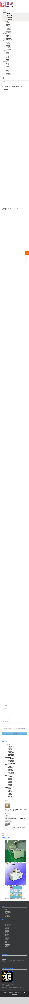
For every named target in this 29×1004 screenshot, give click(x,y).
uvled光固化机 (8, 923)
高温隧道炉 (7, 946)
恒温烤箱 (7, 938)
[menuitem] (4, 10)
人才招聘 (9, 19)
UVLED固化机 (8, 912)
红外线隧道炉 (7, 939)
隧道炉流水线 (7, 944)
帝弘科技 (7, 935)
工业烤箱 (7, 915)
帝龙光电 (7, 937)
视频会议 (7, 941)
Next (7, 89)
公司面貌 (9, 15)
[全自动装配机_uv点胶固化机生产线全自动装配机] (7, 826)
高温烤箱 (7, 945)
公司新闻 (9, 17)
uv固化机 (7, 930)
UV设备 (6, 932)
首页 (6, 909)
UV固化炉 (7, 931)
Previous (4, 89)
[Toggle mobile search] (1, 8)
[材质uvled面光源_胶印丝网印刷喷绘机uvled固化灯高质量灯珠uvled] (7, 817)
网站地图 (15, 994)
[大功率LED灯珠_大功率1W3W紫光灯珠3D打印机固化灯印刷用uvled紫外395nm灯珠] (7, 807)
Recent (6, 800)
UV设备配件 (7, 916)
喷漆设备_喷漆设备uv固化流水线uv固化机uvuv (14, 862)
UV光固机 (7, 928)
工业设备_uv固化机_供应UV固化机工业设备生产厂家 (15, 885)
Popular (6, 798)
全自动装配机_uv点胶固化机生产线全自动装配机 (15, 827)
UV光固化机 (7, 911)
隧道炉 (6, 913)
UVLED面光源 (8, 925)
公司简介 (9, 14)
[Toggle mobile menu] (0, 8)
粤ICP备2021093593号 (18, 992)
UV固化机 (4, 208)
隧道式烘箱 (7, 942)
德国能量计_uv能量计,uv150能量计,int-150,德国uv (15, 898)
